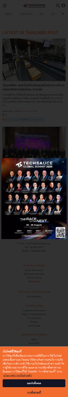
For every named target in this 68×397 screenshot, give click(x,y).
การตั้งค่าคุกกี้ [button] (34, 392)
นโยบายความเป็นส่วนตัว (17, 375)
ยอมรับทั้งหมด (34, 383)
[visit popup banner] (34, 198)
